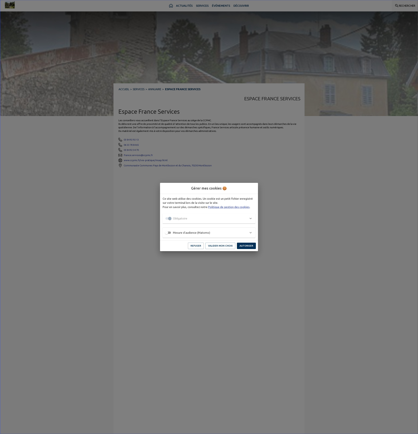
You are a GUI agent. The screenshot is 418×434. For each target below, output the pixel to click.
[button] (209, 218)
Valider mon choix (220, 245)
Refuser (196, 245)
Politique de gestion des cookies (228, 207)
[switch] (166, 233)
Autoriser (246, 245)
